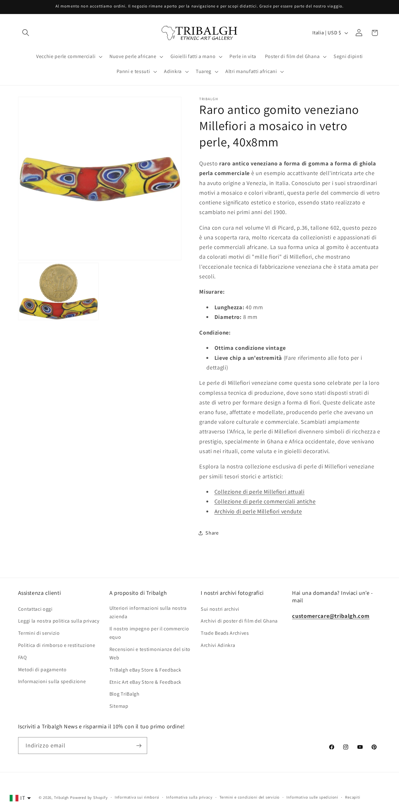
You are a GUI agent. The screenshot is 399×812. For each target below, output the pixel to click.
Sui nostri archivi (220, 608)
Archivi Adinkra (218, 645)
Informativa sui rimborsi (137, 797)
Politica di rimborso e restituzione (56, 645)
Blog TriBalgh (124, 694)
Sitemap (118, 705)
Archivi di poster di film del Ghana (239, 621)
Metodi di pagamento (42, 669)
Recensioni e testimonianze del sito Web (149, 653)
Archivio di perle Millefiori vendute (258, 511)
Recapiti (352, 797)
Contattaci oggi (35, 608)
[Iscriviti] (139, 745)
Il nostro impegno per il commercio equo (149, 632)
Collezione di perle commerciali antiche (265, 501)
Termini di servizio (39, 633)
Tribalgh (61, 797)
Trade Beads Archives (225, 633)
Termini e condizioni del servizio (249, 797)
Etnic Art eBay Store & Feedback (145, 681)
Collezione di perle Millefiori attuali (259, 491)
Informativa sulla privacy (189, 797)
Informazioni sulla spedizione (52, 681)
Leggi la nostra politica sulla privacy (58, 621)
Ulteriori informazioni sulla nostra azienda (148, 611)
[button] (26, 33)
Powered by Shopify (89, 797)
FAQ (22, 657)
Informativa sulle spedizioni (312, 797)
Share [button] (212, 533)
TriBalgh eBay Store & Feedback (145, 669)
